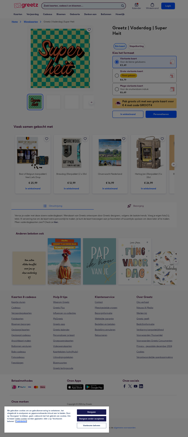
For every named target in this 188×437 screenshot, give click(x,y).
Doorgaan (91, 412)
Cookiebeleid (21, 421)
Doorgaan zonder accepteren (91, 419)
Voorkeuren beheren (91, 425)
